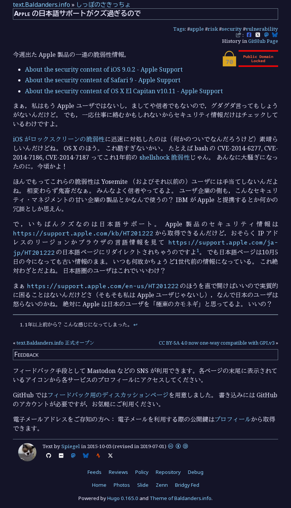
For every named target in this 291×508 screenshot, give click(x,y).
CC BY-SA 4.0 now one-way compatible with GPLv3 (217, 342)
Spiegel (70, 446)
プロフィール (232, 419)
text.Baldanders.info (41, 4)
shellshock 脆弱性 (164, 157)
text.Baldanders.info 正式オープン (55, 342)
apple (197, 28)
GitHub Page (263, 41)
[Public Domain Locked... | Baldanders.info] (249, 65)
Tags (179, 28)
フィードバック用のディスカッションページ (108, 395)
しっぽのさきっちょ (103, 4)
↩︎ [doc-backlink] (135, 324)
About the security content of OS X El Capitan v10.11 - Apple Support (124, 91)
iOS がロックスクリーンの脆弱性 (59, 139)
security (232, 28)
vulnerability (262, 28)
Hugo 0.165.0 (122, 498)
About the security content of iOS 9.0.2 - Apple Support (104, 69)
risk (213, 28)
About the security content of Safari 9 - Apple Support (102, 80)
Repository (168, 472)
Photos (122, 484)
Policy (142, 472)
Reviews (118, 472)
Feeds (95, 472)
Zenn (162, 484)
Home (99, 484)
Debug (195, 472)
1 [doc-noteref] (198, 250)
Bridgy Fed (187, 484)
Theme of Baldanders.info (180, 498)
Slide (143, 484)
